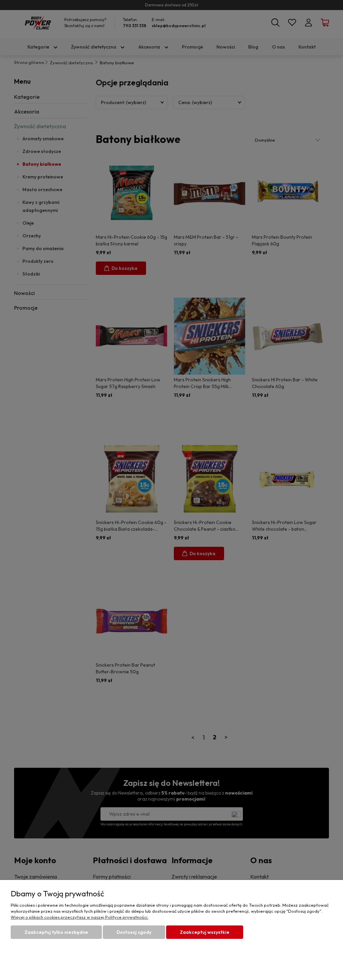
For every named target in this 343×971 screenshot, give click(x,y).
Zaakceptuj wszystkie (204, 932)
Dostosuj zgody (134, 932)
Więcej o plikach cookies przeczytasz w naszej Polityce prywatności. (79, 917)
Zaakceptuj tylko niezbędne (56, 932)
